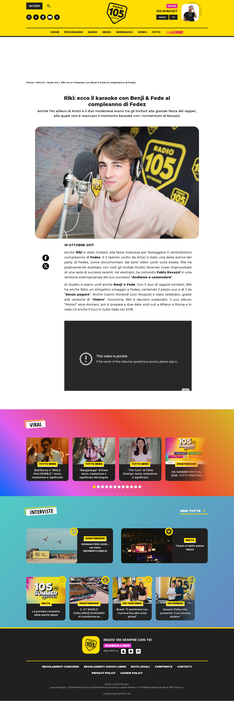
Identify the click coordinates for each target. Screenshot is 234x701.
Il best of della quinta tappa (190, 547)
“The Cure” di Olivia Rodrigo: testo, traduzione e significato (140, 474)
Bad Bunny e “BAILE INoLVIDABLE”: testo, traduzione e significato (47, 474)
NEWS (106, 32)
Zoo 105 (174, 32)
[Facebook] (45, 258)
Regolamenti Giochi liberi (105, 666)
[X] (45, 266)
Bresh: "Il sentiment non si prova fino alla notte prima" (132, 613)
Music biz (52, 82)
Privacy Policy (103, 673)
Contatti (184, 666)
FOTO (156, 32)
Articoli (40, 82)
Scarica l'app (117, 645)
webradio (124, 32)
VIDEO (142, 32)
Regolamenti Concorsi (60, 666)
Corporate (163, 666)
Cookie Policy (131, 673)
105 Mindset (166, 11)
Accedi (34, 5)
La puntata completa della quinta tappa (46, 613)
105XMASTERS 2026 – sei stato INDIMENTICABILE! (95, 548)
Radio (92, 32)
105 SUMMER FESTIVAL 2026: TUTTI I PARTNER (186, 473)
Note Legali (140, 666)
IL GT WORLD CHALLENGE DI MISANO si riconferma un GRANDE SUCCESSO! (89, 613)
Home (29, 82)
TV (173, 17)
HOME (54, 32)
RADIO (162, 17)
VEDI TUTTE (190, 511)
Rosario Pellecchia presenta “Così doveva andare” (175, 613)
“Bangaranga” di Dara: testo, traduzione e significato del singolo (93, 474)
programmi (73, 32)
